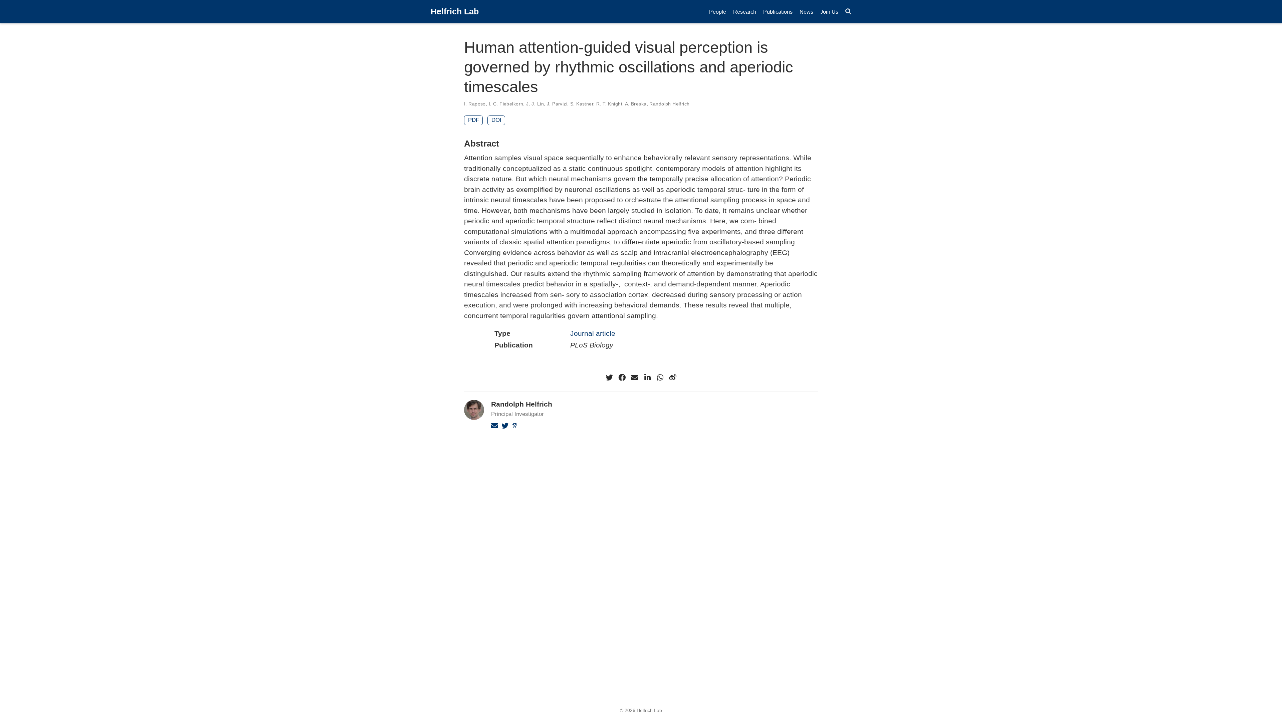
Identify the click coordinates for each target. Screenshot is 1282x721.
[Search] (848, 12)
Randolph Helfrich (669, 103)
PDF (473, 120)
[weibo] (673, 378)
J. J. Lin (535, 103)
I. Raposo (475, 103)
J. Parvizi (557, 103)
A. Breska (636, 103)
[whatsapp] (660, 378)
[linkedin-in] (647, 378)
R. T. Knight (609, 103)
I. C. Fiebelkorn (506, 103)
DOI (496, 120)
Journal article (592, 333)
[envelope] (635, 378)
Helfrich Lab (455, 11)
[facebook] (622, 378)
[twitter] (609, 378)
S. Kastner (581, 103)
